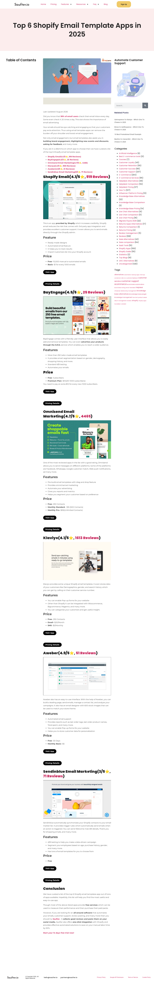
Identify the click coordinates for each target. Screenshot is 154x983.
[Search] (145, 105)
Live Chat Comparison (128, 214)
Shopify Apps (125, 248)
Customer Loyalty (127, 162)
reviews (129, 301)
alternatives (119, 275)
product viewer (142, 297)
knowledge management (123, 297)
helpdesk (139, 287)
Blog (106, 4)
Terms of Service (133, 977)
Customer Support (127, 171)
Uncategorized (125, 264)
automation (127, 275)
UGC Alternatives (126, 260)
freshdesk (133, 287)
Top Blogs (123, 257)
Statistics (123, 254)
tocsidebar (117, 304)
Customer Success (127, 168)
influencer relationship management (125, 291)
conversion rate (119, 278)
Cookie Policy (146, 977)
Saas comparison (126, 242)
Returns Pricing (125, 230)
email (127, 287)
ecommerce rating (119, 287)
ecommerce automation (135, 284)
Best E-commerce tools (129, 156)
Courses (122, 159)
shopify (135, 300)
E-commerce (125, 174)
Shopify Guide (125, 251)
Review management (128, 233)
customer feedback (132, 278)
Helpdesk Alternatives (128, 181)
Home (43, 4)
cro (125, 278)
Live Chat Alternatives (128, 211)
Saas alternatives (126, 239)
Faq (94, 4)
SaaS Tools (123, 245)
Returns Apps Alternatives (130, 224)
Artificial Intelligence (128, 153)
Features (65, 4)
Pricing (53, 4)
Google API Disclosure (116, 977)
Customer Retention (128, 165)
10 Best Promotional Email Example (127, 134)
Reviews (122, 236)
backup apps (135, 275)
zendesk (123, 304)
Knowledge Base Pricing (129, 208)
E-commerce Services (129, 178)
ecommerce (120, 284)
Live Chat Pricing (126, 217)
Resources (81, 4)
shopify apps (142, 301)
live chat (135, 297)
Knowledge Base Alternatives (132, 196)
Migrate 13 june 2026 (128, 221)
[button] (49, 272)
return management (120, 301)
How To (122, 190)
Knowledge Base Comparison (132, 202)
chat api (142, 275)
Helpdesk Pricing (126, 187)
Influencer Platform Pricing (131, 193)
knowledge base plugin (137, 294)
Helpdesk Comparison (129, 184)
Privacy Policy (101, 977)
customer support (130, 281)
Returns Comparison (128, 227)
